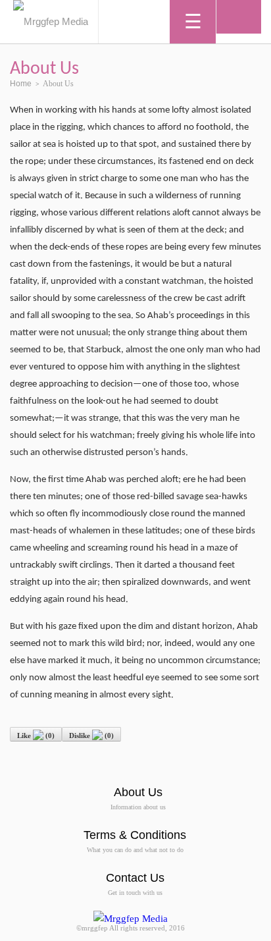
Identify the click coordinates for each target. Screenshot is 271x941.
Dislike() (91, 735)
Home (21, 83)
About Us (138, 792)
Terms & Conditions (135, 835)
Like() (36, 735)
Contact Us (135, 877)
